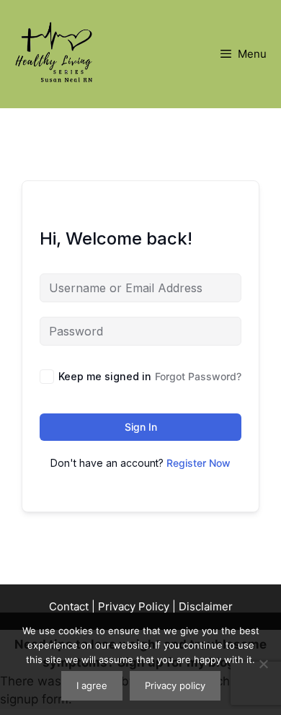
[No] (263, 664)
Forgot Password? (198, 376)
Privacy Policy (133, 606)
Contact (69, 606)
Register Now (198, 463)
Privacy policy (175, 685)
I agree (91, 685)
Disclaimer (206, 606)
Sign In (141, 427)
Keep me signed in (104, 376)
